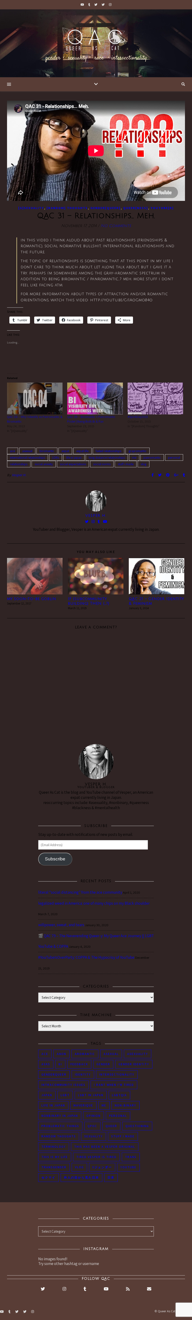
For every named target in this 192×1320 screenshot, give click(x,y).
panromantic (152, 457)
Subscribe (55, 858)
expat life (82, 451)
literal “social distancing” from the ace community (80, 892)
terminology (53, 1147)
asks (45, 1064)
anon (61, 1054)
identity (83, 1075)
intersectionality (116, 1075)
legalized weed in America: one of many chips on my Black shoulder (94, 903)
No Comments (116, 226)
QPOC (92, 1126)
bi (60, 1064)
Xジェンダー (102, 1167)
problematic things (60, 1126)
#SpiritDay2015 (138, 417)
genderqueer (53, 1075)
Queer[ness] (135, 208)
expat (65, 451)
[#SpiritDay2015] (155, 398)
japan (46, 1095)
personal (174, 457)
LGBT (65, 1095)
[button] (35, 576)
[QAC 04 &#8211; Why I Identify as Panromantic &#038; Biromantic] (35, 398)
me (134, 457)
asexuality (137, 1054)
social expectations (73, 464)
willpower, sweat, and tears (61, 924)
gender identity (133, 1064)
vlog (143, 464)
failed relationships (108, 451)
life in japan (73, 457)
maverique (83, 1105)
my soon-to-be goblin (31, 599)
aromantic (85, 1054)
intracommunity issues (63, 1085)
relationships (18, 464)
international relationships (27, 457)
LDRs (55, 457)
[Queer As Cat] (96, 43)
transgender (53, 1167)
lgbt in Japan (90, 1095)
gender (103, 1064)
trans (131, 1157)
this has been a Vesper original (104, 1147)
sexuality (93, 1136)
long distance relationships (107, 457)
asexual (27, 451)
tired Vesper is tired (96, 1157)
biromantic (47, 451)
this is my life (54, 1157)
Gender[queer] (105, 208)
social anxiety (44, 464)
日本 (110, 1178)
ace (12, 451)
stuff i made (125, 464)
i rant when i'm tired (114, 1085)
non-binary (125, 1105)
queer (111, 1126)
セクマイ (48, 1178)
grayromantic (138, 451)
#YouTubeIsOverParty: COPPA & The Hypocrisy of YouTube (86, 957)
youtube (128, 1167)
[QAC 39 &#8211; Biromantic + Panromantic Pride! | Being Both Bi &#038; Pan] (95, 398)
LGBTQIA (119, 1095)
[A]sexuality (31, 208)
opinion (93, 1116)
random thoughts (58, 1136)
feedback (79, 1064)
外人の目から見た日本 (81, 1178)
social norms (102, 464)
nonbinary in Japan (59, 1116)
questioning (137, 1126)
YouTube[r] (162, 208)
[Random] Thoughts (67, 208)
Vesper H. (19, 475)
